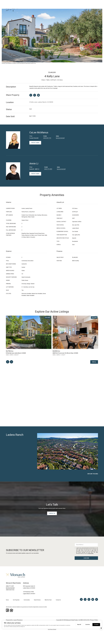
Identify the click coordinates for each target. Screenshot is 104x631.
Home (7, 599)
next (11, 361)
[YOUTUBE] (92, 599)
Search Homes (37, 599)
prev (7, 361)
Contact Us (58, 599)
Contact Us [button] (52, 513)
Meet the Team (48, 599)
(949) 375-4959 (48, 169)
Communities (27, 599)
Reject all (79, 624)
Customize (87, 624)
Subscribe (86, 558)
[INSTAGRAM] (85, 599)
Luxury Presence (17, 620)
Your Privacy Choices (52, 629)
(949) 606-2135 (47, 138)
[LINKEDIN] (89, 599)
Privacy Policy (90, 553)
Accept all (96, 624)
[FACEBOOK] (81, 599)
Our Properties (16, 599)
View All (94, 362)
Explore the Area (92, 473)
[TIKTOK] (96, 599)
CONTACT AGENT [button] (35, 142)
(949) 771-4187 (10, 586)
